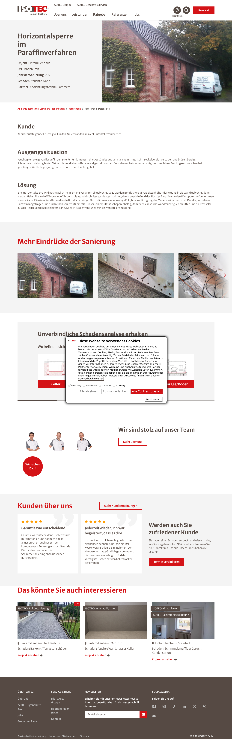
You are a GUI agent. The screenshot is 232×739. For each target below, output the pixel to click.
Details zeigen (152, 399)
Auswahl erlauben (115, 391)
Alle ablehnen (89, 391)
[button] (55, 275)
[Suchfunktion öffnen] (186, 10)
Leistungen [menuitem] (79, 14)
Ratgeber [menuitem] (100, 14)
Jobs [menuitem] (136, 14)
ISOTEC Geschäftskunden (92, 4)
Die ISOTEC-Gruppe (58, 700)
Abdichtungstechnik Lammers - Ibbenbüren (41, 108)
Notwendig (76, 385)
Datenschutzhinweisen (90, 378)
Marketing (120, 385)
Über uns (23, 698)
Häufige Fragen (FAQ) (60, 710)
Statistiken (106, 385)
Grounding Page (27, 721)
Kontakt (203, 10)
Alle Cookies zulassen (146, 391)
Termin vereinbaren (167, 562)
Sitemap (84, 736)
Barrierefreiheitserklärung (32, 736)
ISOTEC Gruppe (62, 4)
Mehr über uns (132, 442)
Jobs (20, 715)
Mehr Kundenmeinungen (120, 506)
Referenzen (74, 108)
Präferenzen (91, 385)
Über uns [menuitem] (60, 14)
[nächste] (225, 275)
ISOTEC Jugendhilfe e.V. (29, 706)
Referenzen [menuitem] (120, 14)
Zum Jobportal (32, 465)
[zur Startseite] (33, 10)
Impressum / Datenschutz (63, 736)
